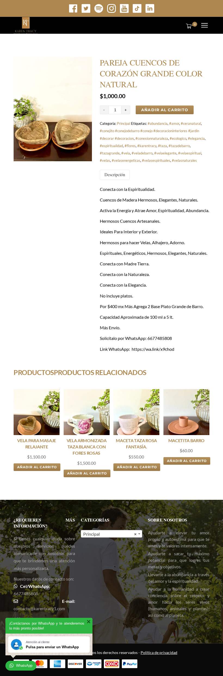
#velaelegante (165, 153)
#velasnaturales (184, 160)
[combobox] (111, 534)
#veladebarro (142, 153)
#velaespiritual (189, 153)
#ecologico (178, 138)
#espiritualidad (111, 146)
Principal (123, 123)
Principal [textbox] (110, 534)
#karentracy (146, 146)
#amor (174, 123)
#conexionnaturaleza (151, 138)
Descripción (114, 174)
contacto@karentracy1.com (39, 608)
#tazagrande (110, 153)
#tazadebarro (179, 146)
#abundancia (158, 123)
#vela (125, 153)
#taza (162, 146)
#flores (130, 146)
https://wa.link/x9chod (153, 349)
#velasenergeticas (126, 160)
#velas (105, 160)
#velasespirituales (156, 160)
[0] (187, 26)
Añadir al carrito (164, 109)
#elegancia (196, 138)
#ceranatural (191, 123)
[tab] (115, 175)
